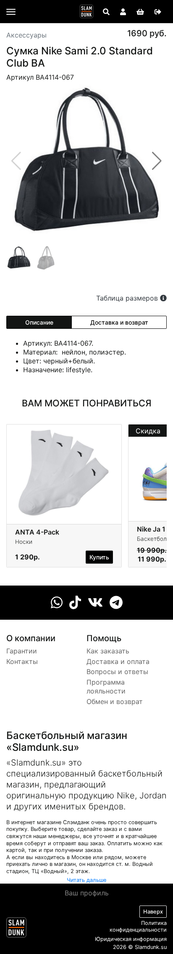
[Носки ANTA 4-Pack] (64, 472)
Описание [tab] (39, 322)
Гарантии (21, 651)
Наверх (153, 911)
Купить (99, 557)
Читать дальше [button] (86, 880)
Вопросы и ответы (117, 671)
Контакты (22, 661)
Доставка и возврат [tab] (119, 322)
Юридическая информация (131, 939)
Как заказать (107, 651)
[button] (157, 161)
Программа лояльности (106, 686)
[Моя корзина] (140, 12)
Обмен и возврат (114, 701)
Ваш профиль (87, 893)
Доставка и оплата (117, 661)
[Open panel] (106, 12)
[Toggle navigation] (11, 11)
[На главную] (86, 11)
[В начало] (16, 929)
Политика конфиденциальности (138, 926)
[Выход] (158, 12)
